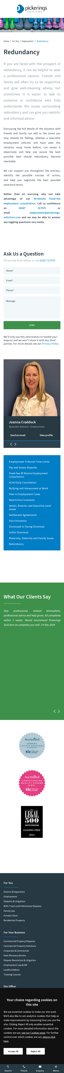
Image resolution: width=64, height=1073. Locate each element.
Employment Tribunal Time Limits (29, 461)
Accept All (13, 1051)
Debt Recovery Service (15, 955)
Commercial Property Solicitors (20, 945)
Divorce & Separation (14, 891)
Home (6, 41)
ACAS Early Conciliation (22, 482)
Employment (28, 41)
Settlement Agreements (23, 515)
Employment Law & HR (15, 964)
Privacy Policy (50, 343)
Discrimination (17, 520)
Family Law (9, 910)
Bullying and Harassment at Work (28, 488)
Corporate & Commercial (16, 950)
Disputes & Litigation (14, 901)
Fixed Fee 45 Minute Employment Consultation (28, 475)
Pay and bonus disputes (23, 467)
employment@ (38, 212)
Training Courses (12, 974)
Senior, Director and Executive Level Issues (30, 507)
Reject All (35, 1051)
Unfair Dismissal (18, 532)
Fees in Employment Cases (24, 494)
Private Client (11, 915)
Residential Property (14, 920)
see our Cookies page (33, 1032)
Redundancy (42, 41)
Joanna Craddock (22, 422)
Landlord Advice (11, 969)
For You (15, 41)
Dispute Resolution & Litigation (20, 960)
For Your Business (14, 932)
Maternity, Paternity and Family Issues (31, 538)
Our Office (10, 986)
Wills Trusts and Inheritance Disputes (23, 906)
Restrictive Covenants (22, 500)
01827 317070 (32, 208)
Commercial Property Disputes (19, 941)
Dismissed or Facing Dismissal (26, 526)
